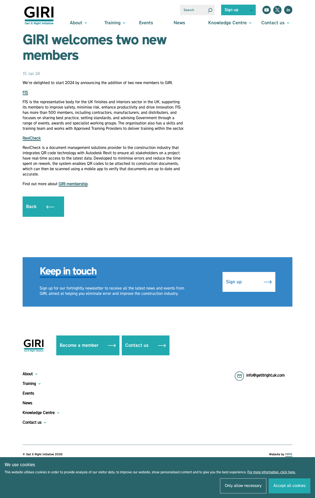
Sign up (234, 282)
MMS (288, 454)
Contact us (137, 345)
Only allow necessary (243, 486)
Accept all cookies (289, 486)
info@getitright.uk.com (265, 375)
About (28, 374)
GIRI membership (73, 184)
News (179, 23)
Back (32, 207)
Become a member (80, 345)
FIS (25, 92)
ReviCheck (32, 138)
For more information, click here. (271, 472)
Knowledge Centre (39, 413)
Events (146, 23)
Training (29, 384)
